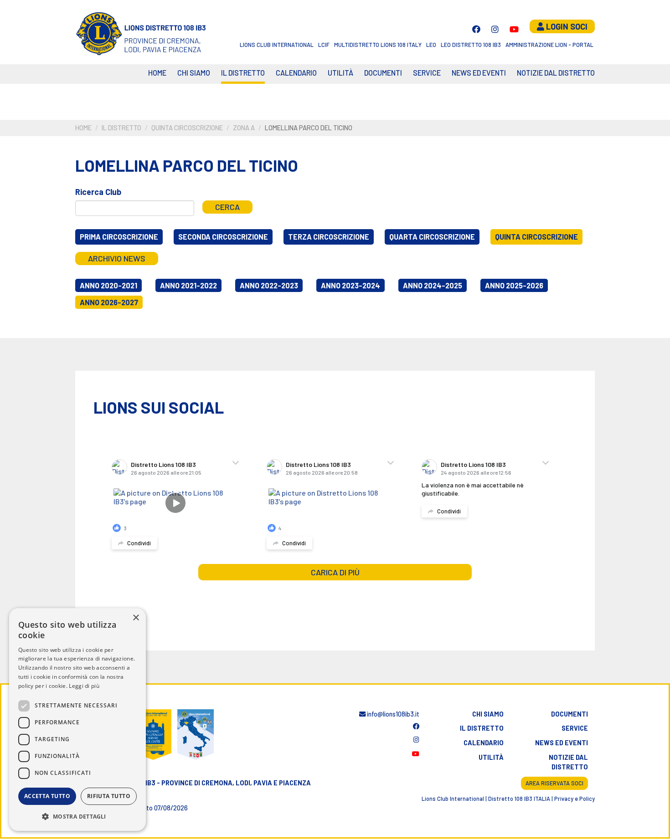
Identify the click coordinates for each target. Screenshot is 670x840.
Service (427, 72)
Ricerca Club (98, 192)
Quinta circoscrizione (187, 128)
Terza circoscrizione (328, 236)
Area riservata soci (554, 783)
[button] (77, 816)
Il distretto (243, 72)
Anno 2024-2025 (432, 285)
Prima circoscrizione (119, 236)
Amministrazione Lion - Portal (549, 44)
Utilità (340, 72)
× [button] (135, 618)
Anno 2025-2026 (514, 285)
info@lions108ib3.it (392, 714)
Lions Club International (277, 44)
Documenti (383, 72)
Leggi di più (84, 686)
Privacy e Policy (574, 798)
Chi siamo (193, 72)
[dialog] (77, 719)
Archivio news (116, 258)
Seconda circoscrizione (223, 236)
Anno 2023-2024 (350, 285)
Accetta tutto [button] (47, 796)
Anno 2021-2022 (188, 285)
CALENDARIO (296, 72)
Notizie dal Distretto (556, 72)
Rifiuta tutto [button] (108, 796)
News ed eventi (479, 72)
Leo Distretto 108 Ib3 (471, 44)
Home (157, 72)
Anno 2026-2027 (109, 302)
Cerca (227, 207)
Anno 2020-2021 (108, 285)
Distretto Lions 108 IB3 (163, 464)
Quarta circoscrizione (432, 236)
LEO (431, 44)
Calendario (484, 743)
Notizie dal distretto (568, 762)
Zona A (244, 128)
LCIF (324, 44)
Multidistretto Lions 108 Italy (378, 44)
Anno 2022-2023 (269, 285)
